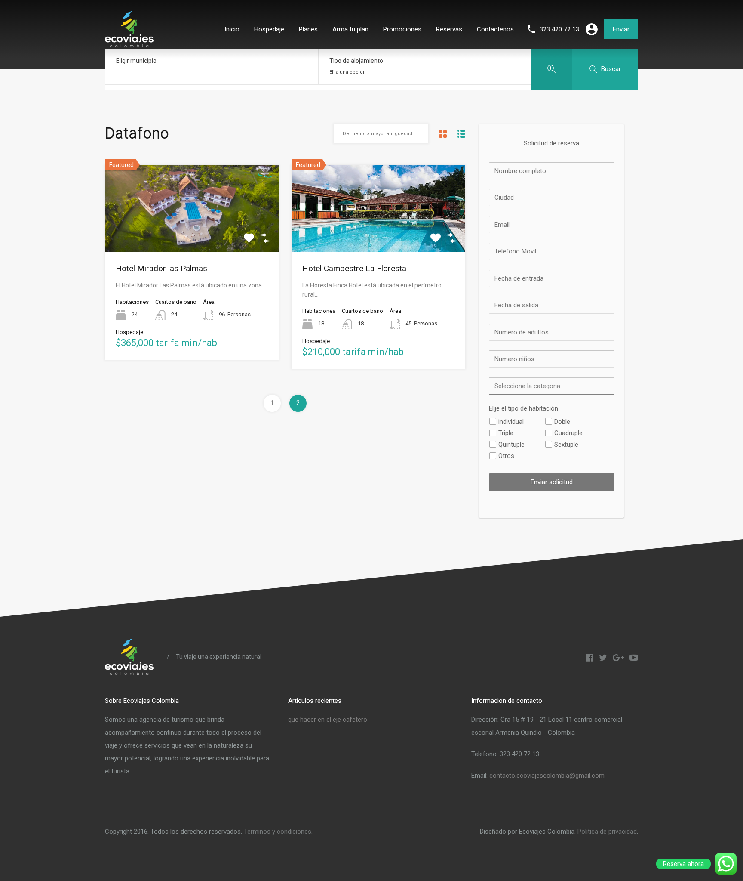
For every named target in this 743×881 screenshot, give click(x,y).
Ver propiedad (192, 234)
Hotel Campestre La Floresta (354, 268)
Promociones (402, 29)
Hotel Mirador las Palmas (161, 268)
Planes (308, 29)
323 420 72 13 (559, 29)
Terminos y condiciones (277, 831)
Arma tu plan (350, 29)
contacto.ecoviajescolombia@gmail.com (547, 775)
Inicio (231, 29)
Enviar (621, 29)
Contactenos (495, 29)
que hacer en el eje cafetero (327, 719)
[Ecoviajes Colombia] (129, 44)
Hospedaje (269, 29)
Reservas (449, 29)
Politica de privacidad (607, 831)
